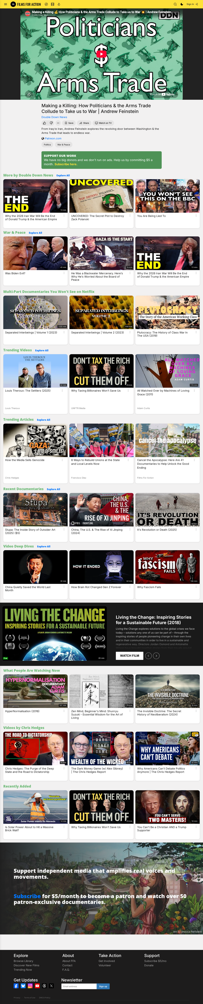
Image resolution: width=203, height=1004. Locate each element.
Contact (67, 965)
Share (86, 123)
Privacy (17, 997)
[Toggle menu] (5, 4)
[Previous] (148, 656)
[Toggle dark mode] (182, 4)
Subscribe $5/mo (155, 961)
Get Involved (107, 961)
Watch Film (129, 655)
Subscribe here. (66, 164)
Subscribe (27, 896)
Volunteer (105, 965)
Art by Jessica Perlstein (187, 931)
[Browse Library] (53, 4)
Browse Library (23, 961)
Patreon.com (53, 138)
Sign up (103, 986)
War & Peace (63, 144)
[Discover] (46, 4)
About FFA (69, 961)
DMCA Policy (44, 997)
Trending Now (23, 969)
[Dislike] (51, 123)
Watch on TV (105, 123)
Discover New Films (26, 965)
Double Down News (54, 117)
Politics (47, 144)
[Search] (175, 4)
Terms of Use (29, 997)
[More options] (64, 215)
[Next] (156, 656)
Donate (149, 965)
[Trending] (59, 4)
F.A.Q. (66, 969)
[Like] (44, 123)
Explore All (63, 175)
